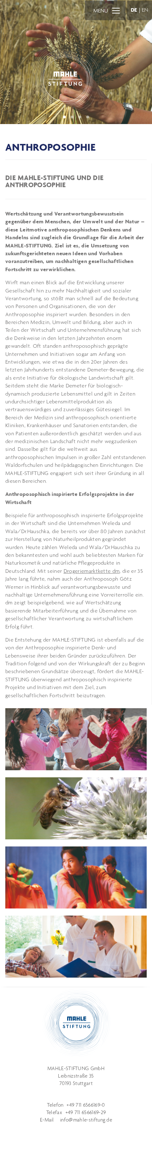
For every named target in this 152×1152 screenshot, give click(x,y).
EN (145, 9)
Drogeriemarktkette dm (92, 570)
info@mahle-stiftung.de (86, 1120)
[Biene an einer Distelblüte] (76, 808)
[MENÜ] (116, 10)
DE (134, 9)
